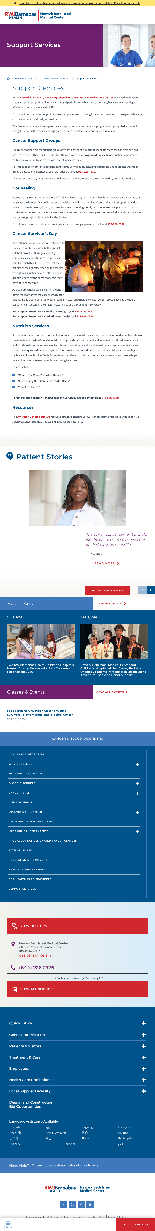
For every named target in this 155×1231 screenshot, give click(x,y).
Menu (8, 1226)
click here (92, 1165)
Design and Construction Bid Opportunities (31, 1104)
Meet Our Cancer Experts (28, 831)
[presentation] (120, 551)
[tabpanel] (77, 498)
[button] (135, 1224)
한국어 (14, 1138)
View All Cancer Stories (107, 590)
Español (69, 1144)
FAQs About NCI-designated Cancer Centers (43, 841)
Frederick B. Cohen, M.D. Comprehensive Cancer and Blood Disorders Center (66, 98)
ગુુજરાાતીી (15, 1132)
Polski (86, 1138)
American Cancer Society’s (33, 417)
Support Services (22, 888)
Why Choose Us (20, 764)
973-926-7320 (85, 316)
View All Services (37, 989)
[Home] (38, 15)
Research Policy (117, 1217)
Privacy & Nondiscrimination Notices (47, 1217)
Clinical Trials (20, 802)
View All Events (110, 692)
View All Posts (109, 603)
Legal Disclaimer (95, 1217)
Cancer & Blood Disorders (55, 78)
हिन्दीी (85, 1132)
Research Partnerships (27, 869)
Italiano (123, 1132)
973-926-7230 (86, 172)
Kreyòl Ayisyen (56, 1132)
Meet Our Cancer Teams (27, 773)
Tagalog (87, 1127)
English (15, 1127)
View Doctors (33, 926)
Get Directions (33, 955)
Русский (15, 1144)
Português (125, 1138)
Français (124, 1127)
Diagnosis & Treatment (26, 812)
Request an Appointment (28, 860)
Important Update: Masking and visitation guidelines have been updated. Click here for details (79, 3)
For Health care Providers (30, 879)
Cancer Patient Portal (27, 754)
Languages (77, 1217)
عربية (49, 1127)
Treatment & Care (22, 78)
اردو (120, 1144)
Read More (104, 563)
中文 (48, 1138)
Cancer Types (19, 793)
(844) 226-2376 (36, 967)
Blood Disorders (22, 783)
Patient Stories (21, 850)
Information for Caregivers (31, 821)
